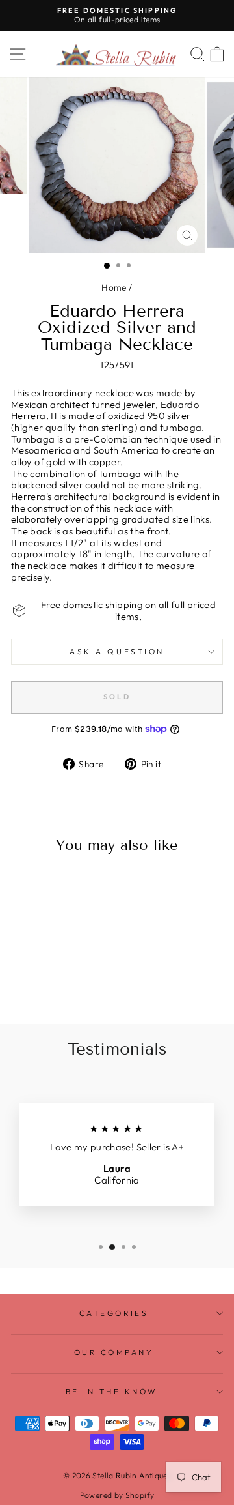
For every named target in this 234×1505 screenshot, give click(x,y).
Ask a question (117, 651)
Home (113, 287)
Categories (113, 1313)
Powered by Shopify (117, 1495)
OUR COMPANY (114, 1352)
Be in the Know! (114, 1391)
